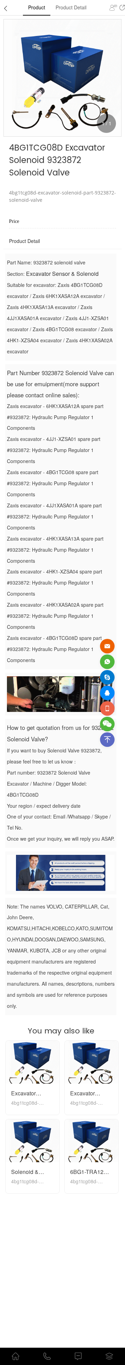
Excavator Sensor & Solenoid (62, 274)
